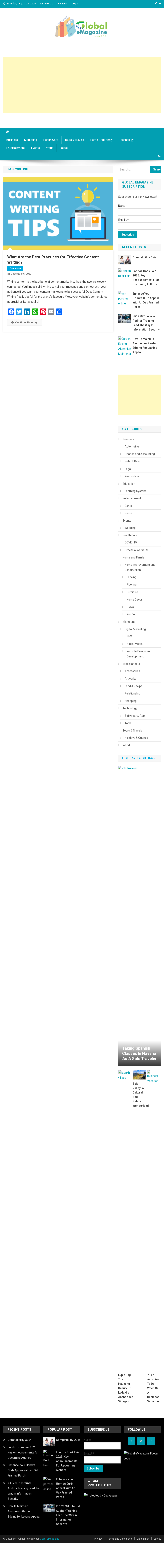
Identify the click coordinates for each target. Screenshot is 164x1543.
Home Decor (134, 599)
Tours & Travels (74, 139)
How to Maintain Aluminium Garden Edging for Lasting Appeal (145, 345)
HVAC (130, 607)
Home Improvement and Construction (140, 567)
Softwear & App (135, 715)
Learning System (135, 491)
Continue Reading (26, 322)
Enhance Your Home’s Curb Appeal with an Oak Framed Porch (146, 300)
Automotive (132, 446)
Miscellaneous (132, 663)
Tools (128, 723)
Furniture (132, 592)
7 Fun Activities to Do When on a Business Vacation (153, 1388)
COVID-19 (131, 542)
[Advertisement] (82, 85)
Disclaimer (143, 1538)
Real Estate (132, 476)
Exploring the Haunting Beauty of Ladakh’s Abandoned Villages (125, 1388)
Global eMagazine (49, 1538)
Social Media (135, 643)
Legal (128, 469)
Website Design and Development (139, 654)
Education (15, 268)
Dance (129, 505)
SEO (129, 636)
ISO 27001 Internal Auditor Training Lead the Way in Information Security (146, 323)
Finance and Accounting (140, 454)
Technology (126, 139)
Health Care (50, 139)
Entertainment (15, 147)
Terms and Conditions (119, 1538)
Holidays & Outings (136, 737)
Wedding (130, 527)
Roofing (131, 614)
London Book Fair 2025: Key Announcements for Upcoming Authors (146, 277)
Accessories (132, 671)
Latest (64, 147)
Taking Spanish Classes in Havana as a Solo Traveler (139, 1053)
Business (12, 139)
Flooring (132, 584)
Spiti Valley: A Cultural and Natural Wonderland (139, 1094)
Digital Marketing (135, 629)
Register (62, 3)
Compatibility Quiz (144, 257)
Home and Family (101, 139)
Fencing (131, 577)
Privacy (98, 1538)
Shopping (131, 700)
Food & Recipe (133, 686)
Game (128, 513)
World (49, 147)
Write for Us (46, 3)
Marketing (30, 139)
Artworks (130, 678)
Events (35, 147)
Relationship (132, 693)
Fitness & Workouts (137, 550)
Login (75, 3)
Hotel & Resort (134, 461)
